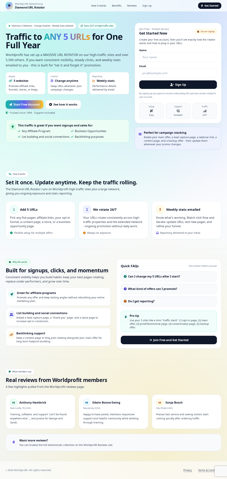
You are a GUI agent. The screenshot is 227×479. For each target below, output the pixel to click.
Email (142, 66)
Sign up (147, 5)
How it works (98, 5)
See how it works (65, 104)
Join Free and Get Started (171, 340)
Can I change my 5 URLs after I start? (154, 276)
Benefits (116, 5)
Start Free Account (26, 104)
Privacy (187, 470)
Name (142, 50)
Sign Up (180, 85)
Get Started (211, 5)
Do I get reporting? (141, 301)
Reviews (132, 5)
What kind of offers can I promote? (152, 289)
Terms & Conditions (209, 470)
